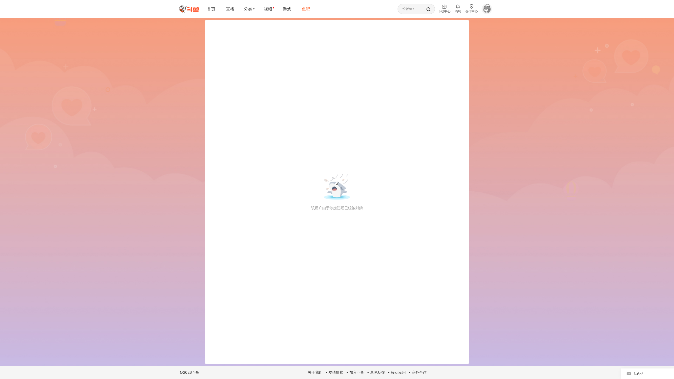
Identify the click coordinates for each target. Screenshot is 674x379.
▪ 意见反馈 (376, 372)
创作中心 (471, 11)
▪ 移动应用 (397, 372)
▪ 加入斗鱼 (355, 372)
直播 (230, 9)
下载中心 (444, 11)
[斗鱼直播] (189, 9)
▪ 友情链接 (334, 372)
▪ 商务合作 (418, 372)
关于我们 (315, 372)
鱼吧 (306, 9)
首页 (211, 9)
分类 (248, 9)
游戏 (287, 9)
